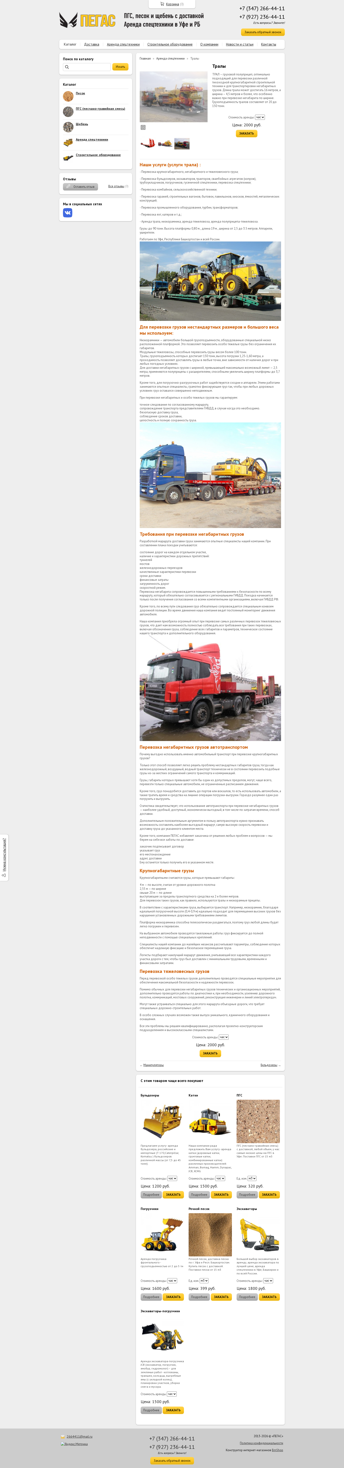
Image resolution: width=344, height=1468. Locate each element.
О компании (209, 44)
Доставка (91, 44)
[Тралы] (174, 97)
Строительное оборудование (170, 44)
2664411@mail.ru (79, 1436)
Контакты (268, 44)
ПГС (239, 1095)
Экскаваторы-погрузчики (160, 1311)
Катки (193, 1095)
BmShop (277, 1450)
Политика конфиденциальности (261, 1443)
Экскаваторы (247, 1209)
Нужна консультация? (4, 854)
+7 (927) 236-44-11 (262, 16)
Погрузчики (149, 1209)
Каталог (70, 44)
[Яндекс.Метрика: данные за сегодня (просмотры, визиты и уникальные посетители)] (74, 1444)
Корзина (172, 4)
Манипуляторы (153, 1065)
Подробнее (151, 1195)
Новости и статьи (239, 44)
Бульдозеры (269, 1065)
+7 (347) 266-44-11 (262, 8)
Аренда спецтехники (123, 44)
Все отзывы (116, 186)
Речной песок (199, 1209)
